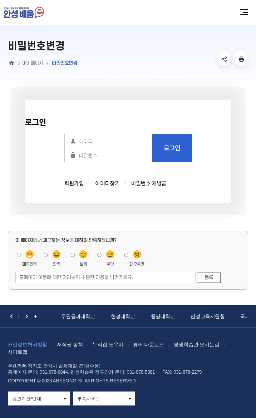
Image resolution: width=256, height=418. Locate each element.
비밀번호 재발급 (148, 183)
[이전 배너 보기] (11, 316)
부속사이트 (88, 398)
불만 (110, 264)
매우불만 (137, 264)
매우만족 (29, 264)
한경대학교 (123, 316)
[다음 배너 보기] (26, 316)
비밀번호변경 (64, 63)
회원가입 (74, 183)
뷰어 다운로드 (148, 344)
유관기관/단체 (26, 398)
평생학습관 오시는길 (196, 344)
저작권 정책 (70, 344)
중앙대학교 (163, 316)
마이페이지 (32, 63)
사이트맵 (17, 352)
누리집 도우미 (107, 344)
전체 (34, 316)
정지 (19, 316)
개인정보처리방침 (27, 344)
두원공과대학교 (78, 316)
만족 (56, 264)
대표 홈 (12, 63)
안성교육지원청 (207, 316)
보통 (83, 264)
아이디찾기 (107, 183)
